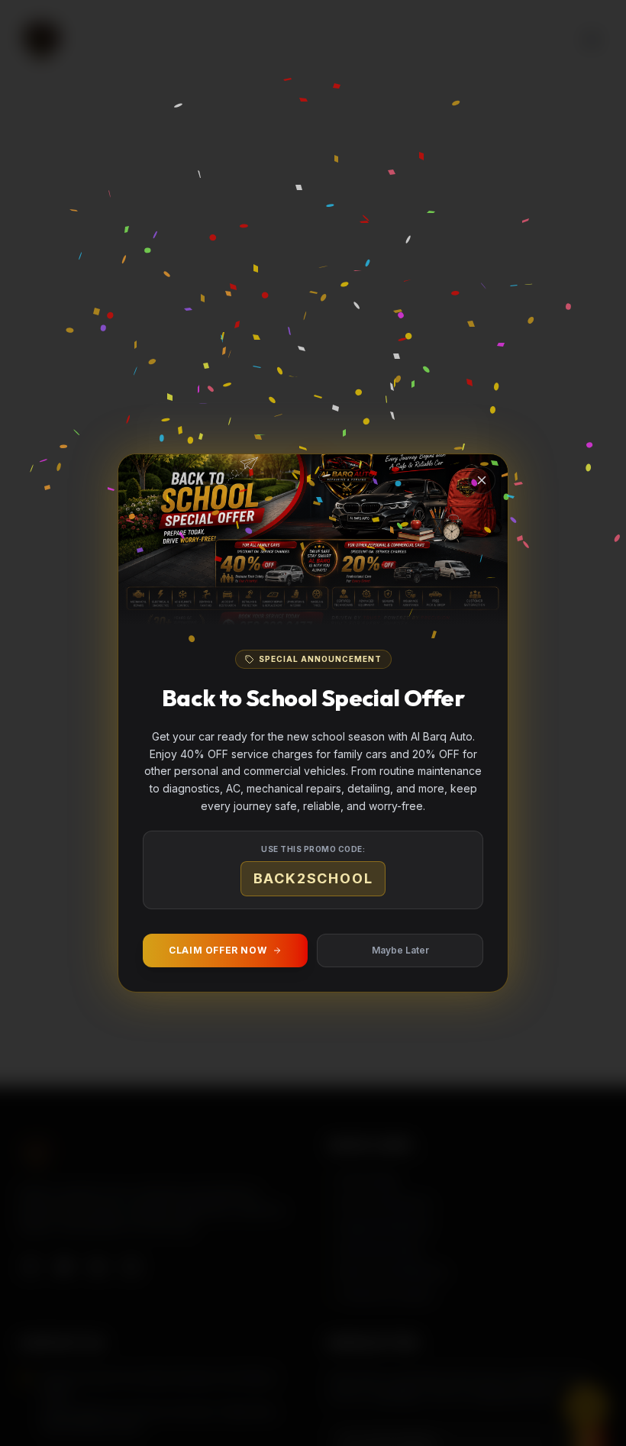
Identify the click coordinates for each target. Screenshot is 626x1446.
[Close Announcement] (481, 480)
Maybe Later (400, 950)
